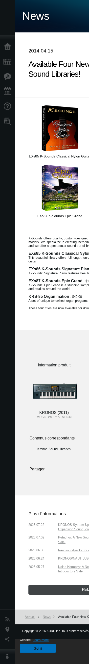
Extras (8, 76)
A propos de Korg (8, 656)
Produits (8, 61)
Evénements (8, 91)
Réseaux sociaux (8, 639)
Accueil (8, 47)
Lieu (8, 629)
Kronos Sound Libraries (54, 449)
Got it (38, 648)
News (8, 619)
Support (8, 106)
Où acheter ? (8, 121)
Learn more (41, 640)
